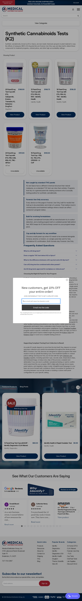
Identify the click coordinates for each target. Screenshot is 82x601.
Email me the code (41, 307)
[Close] (67, 280)
